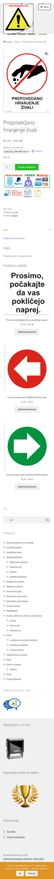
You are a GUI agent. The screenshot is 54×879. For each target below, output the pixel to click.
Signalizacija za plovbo (17, 654)
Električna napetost (19, 562)
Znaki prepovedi (13, 679)
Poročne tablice (17, 649)
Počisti (38, 151)
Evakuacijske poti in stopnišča (20, 542)
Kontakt (11, 831)
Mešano (13, 571)
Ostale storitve (13, 605)
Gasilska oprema (14, 547)
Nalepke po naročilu (15, 581)
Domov (10, 41)
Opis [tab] (5, 229)
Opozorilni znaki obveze (17, 601)
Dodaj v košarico (26, 167)
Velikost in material (13, 147)
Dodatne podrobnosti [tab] (14, 238)
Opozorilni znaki (13, 591)
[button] (46, 53)
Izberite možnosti (27, 331)
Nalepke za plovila (14, 586)
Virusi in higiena (13, 664)
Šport (9, 659)
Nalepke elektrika (14, 557)
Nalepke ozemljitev (18, 576)
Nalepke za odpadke (19, 645)
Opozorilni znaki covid (16, 596)
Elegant (13, 669)
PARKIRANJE (11, 610)
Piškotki (31, 873)
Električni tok (16, 567)
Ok (20, 873)
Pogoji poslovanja (16, 836)
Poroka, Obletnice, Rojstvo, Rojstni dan (24, 615)
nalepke (14, 215)
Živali (17, 41)
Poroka (13, 620)
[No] (50, 870)
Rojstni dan (15, 625)
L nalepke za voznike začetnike (23, 640)
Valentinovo (15, 630)
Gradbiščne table (14, 552)
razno (9, 635)
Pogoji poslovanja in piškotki (17, 858)
